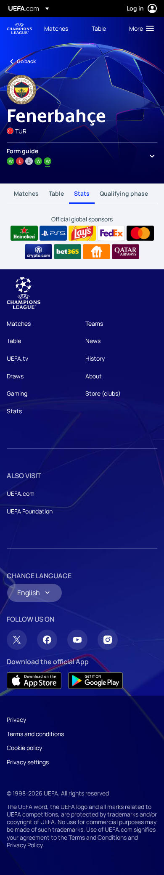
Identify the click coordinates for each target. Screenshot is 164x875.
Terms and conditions (35, 734)
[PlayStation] (53, 233)
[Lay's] (82, 233)
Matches (26, 193)
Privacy (16, 719)
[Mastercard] (140, 233)
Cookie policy (24, 748)
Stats (82, 193)
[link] (56, 28)
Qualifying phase (124, 193)
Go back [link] (26, 61)
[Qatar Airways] (125, 251)
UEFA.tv (17, 358)
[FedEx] (111, 233)
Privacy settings (28, 762)
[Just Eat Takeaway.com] (96, 251)
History (95, 358)
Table (56, 193)
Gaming (17, 393)
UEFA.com (20, 493)
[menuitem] (61, 28)
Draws (15, 376)
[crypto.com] (38, 251)
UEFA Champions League (19, 28)
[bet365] (67, 251)
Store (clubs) (103, 393)
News (93, 341)
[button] (140, 28)
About (93, 376)
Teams (94, 323)
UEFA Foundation (30, 511)
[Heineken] (24, 233)
